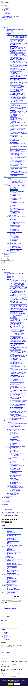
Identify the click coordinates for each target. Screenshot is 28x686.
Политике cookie (14, 681)
